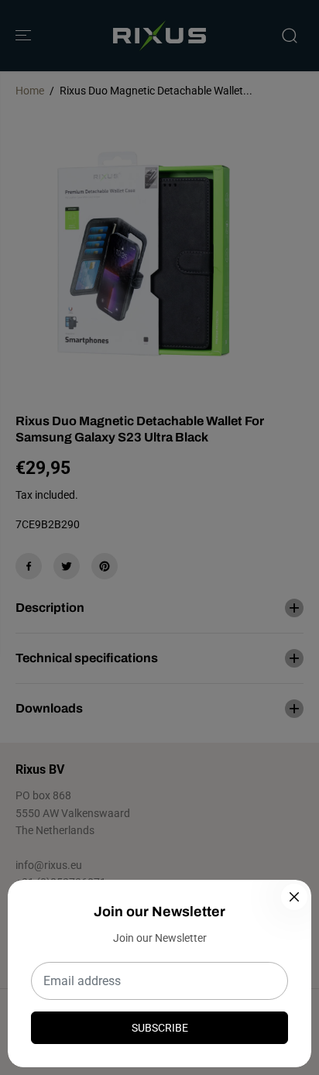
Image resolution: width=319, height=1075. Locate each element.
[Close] (294, 897)
